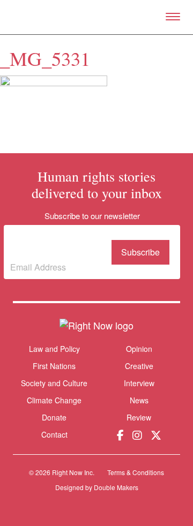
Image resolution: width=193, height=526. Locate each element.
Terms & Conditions (135, 472)
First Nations (54, 365)
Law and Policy (54, 348)
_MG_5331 (45, 58)
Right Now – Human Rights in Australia (97, 17)
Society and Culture (54, 383)
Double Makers (116, 487)
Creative (139, 365)
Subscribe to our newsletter (57, 243)
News (139, 400)
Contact (54, 434)
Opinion (139, 348)
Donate (54, 417)
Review (139, 417)
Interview (139, 383)
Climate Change (54, 400)
